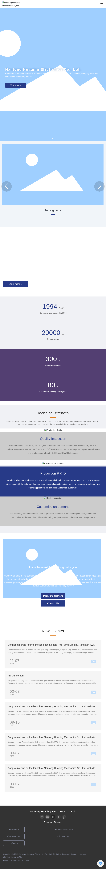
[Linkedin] (47, 817)
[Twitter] (53, 817)
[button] (52, 138)
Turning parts (53, 210)
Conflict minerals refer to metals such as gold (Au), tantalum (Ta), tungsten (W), (51, 644)
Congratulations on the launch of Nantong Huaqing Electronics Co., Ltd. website (51, 706)
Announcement (16, 675)
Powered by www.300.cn (13, 860)
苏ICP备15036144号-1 (13, 857)
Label (27, 860)
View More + (15, 85)
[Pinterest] (64, 817)
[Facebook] (42, 817)
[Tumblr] (58, 817)
